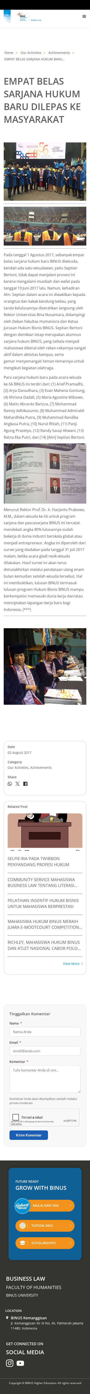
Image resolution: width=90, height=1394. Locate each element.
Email (15, 1042)
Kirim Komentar (29, 1135)
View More (71, 964)
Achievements (59, 52)
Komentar (18, 1061)
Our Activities (31, 52)
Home (8, 52)
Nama (15, 1023)
